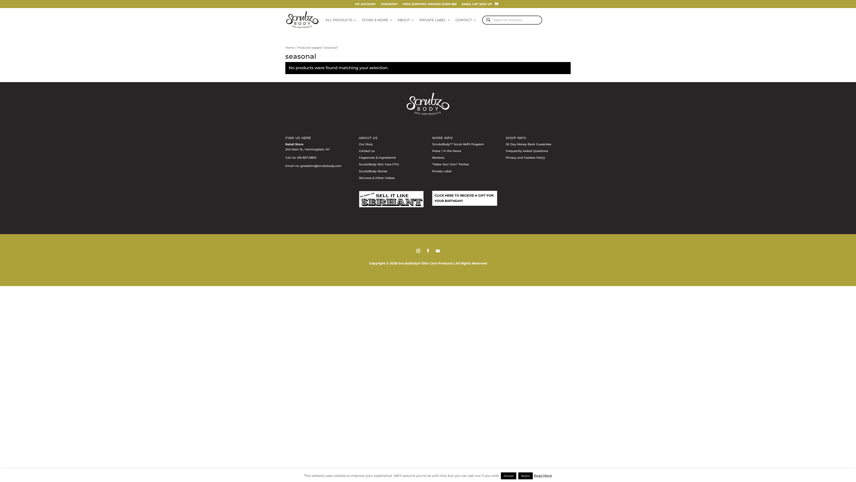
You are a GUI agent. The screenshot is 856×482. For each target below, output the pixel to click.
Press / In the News (446, 151)
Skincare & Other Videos (377, 178)
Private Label (442, 171)
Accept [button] (509, 476)
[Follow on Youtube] (438, 251)
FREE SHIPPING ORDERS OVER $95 (430, 4)
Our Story (366, 144)
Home (289, 47)
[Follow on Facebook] (428, 251)
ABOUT (403, 20)
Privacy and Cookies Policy (525, 157)
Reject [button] (525, 476)
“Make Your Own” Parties (450, 164)
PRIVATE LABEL (432, 20)
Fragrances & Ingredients (377, 157)
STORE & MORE (375, 20)
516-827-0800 (307, 157)
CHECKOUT (389, 4)
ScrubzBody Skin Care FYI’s (379, 164)
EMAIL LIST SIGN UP (477, 4)
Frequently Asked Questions (527, 151)
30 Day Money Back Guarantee (528, 144)
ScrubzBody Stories (373, 171)
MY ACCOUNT (365, 4)
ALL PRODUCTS (338, 20)
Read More (543, 476)
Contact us (367, 151)
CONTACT (463, 20)
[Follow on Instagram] (418, 251)
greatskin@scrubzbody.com (321, 166)
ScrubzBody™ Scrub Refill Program (458, 144)
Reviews (438, 157)
